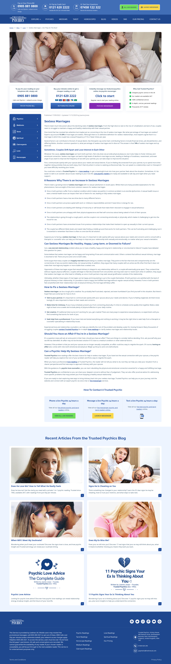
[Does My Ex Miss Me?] (124, 519)
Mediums (63, 19)
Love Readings (109, 633)
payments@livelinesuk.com (147, 651)
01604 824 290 (143, 646)
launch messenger (103, 416)
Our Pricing (138, 19)
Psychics (49, 19)
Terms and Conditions (18, 660)
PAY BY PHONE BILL (27, 106)
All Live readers (64, 416)
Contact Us (155, 19)
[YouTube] (154, 622)
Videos (115, 19)
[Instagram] (143, 622)
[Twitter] (137, 622)
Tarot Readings (81, 637)
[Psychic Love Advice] (46, 573)
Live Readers (130, 7)
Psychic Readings (82, 633)
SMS (125, 19)
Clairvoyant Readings (84, 649)
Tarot (75, 19)
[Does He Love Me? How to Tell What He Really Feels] (46, 465)
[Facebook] (132, 622)
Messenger (151, 7)
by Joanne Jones (83, 115)
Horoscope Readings (84, 641)
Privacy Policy (156, 660)
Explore (35, 19)
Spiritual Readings (110, 637)
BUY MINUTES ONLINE (66, 106)
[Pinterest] (148, 622)
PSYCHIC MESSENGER (105, 106)
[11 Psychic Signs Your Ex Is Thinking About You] (124, 573)
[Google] (160, 622)
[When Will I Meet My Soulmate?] (46, 519)
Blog (103, 19)
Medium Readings (83, 645)
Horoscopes (90, 19)
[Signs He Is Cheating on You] (124, 465)
